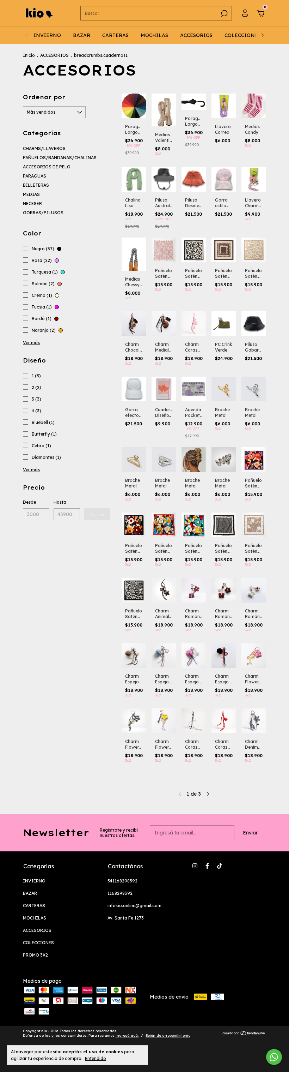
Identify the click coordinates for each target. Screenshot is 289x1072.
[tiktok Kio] (219, 866)
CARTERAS (115, 35)
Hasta (60, 502)
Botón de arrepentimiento (168, 1035)
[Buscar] (223, 13)
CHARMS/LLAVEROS (44, 148)
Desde (29, 502)
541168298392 (122, 881)
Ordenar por (44, 97)
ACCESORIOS (196, 35)
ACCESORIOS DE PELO (46, 166)
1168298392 (120, 893)
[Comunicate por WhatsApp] (274, 1057)
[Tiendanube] (244, 1034)
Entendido (95, 1058)
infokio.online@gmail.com (134, 905)
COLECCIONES (243, 35)
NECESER (32, 203)
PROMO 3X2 (35, 955)
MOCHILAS (154, 35)
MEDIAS (31, 194)
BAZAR (81, 35)
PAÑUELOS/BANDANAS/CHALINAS (60, 157)
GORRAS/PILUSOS (43, 212)
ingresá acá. (127, 1035)
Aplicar (97, 514)
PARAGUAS (34, 176)
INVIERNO (47, 35)
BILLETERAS (36, 185)
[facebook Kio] (207, 866)
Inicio (29, 55)
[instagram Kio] (195, 866)
